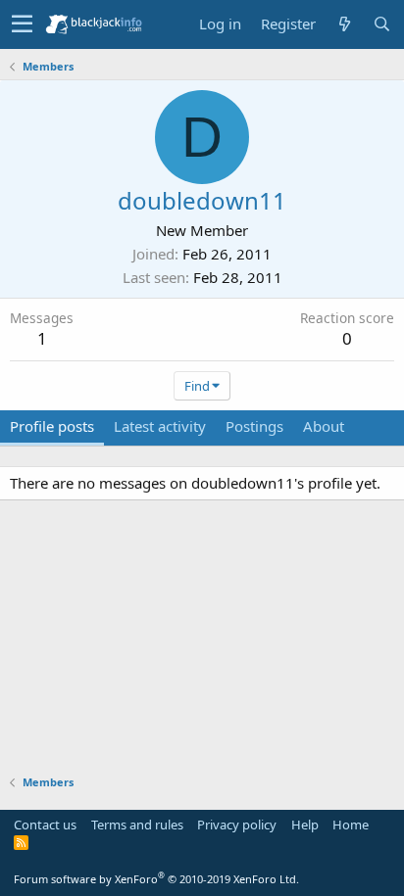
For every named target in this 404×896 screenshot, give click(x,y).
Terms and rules (137, 824)
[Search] (381, 24)
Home (350, 824)
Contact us (45, 824)
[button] (22, 24)
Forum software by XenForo (156, 879)
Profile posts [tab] (52, 426)
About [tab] (323, 426)
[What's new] (344, 24)
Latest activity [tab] (160, 426)
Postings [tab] (254, 426)
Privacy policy (237, 824)
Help (305, 824)
